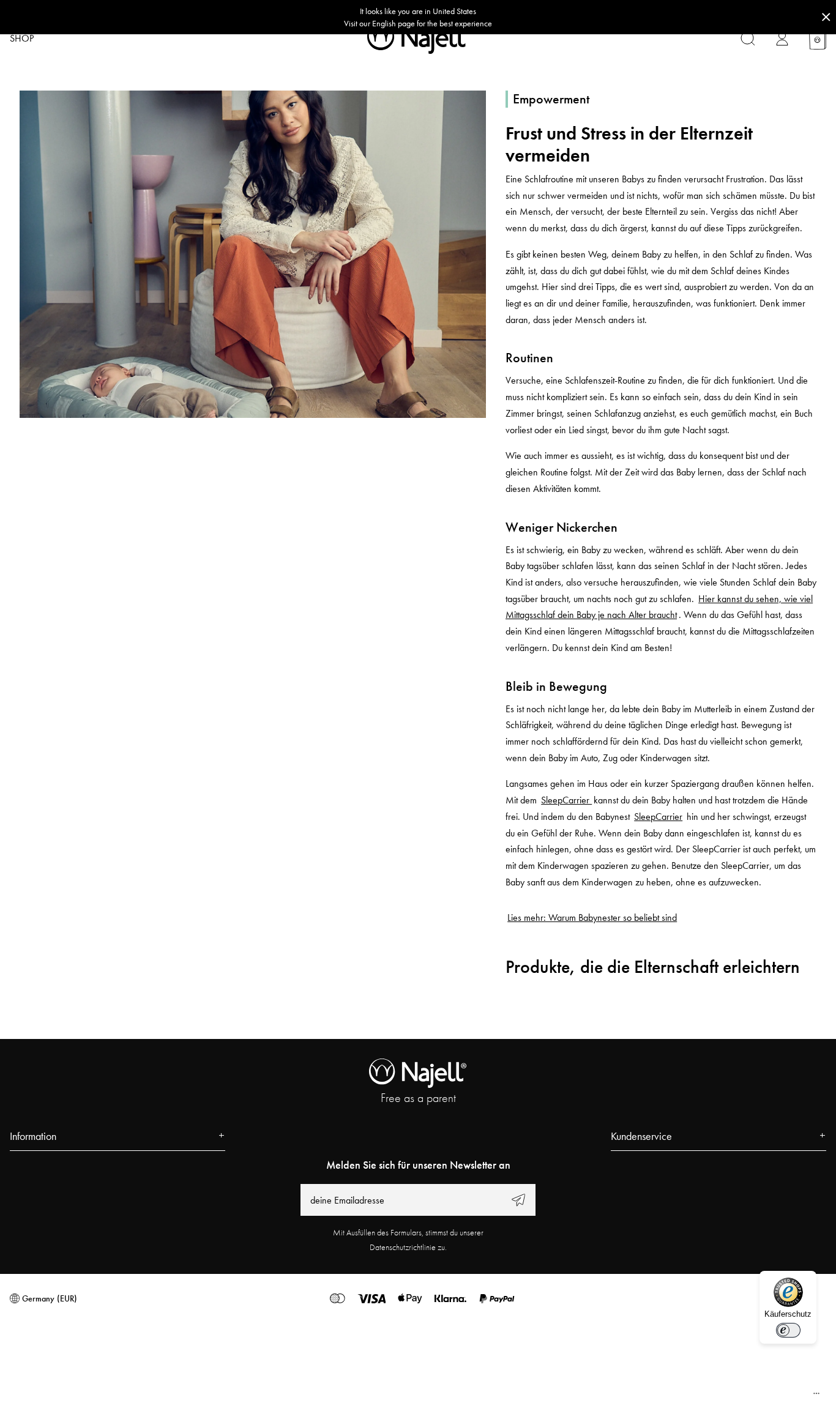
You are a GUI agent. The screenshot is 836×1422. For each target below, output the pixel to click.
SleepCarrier (566, 800)
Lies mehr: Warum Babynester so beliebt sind (592, 917)
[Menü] (816, 1396)
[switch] (788, 1330)
